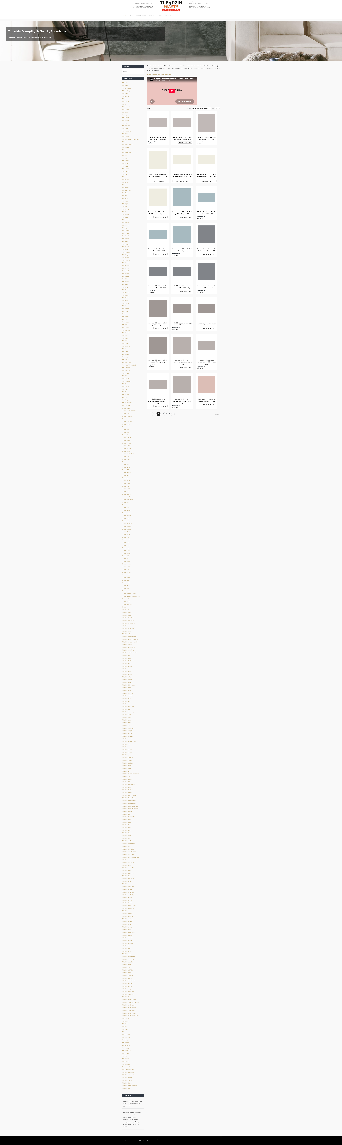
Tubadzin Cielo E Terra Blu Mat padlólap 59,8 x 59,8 (182, 250)
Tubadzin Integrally (127, 757)
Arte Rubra (125, 338)
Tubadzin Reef (126, 884)
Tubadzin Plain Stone (128, 878)
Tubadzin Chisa (126, 682)
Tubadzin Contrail (127, 696)
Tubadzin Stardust (127, 921)
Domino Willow (126, 601)
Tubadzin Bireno (126, 655)
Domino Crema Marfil (128, 454)
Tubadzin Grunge (127, 733)
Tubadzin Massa (126, 787)
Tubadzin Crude (126, 698)
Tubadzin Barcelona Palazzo (130, 639)
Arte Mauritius (126, 263)
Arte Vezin (125, 389)
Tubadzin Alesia (126, 615)
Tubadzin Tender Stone (128, 932)
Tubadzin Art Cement (128, 628)
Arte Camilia (125, 120)
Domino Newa (126, 540)
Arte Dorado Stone (127, 144)
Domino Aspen (126, 424)
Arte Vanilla (125, 1061)
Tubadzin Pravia (126, 881)
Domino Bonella (126, 437)
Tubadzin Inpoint (126, 755)
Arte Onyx (125, 287)
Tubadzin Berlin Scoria (128, 647)
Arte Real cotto (126, 330)
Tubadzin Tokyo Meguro (129, 956)
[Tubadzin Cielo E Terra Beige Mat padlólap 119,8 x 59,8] (158, 122)
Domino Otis (125, 548)
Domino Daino (126, 456)
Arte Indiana (125, 220)
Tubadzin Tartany (127, 927)
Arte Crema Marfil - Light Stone (130, 139)
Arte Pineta (125, 311)
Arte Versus (125, 384)
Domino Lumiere (126, 521)
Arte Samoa (125, 349)
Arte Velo (124, 376)
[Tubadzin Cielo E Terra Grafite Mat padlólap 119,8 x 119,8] (206, 234)
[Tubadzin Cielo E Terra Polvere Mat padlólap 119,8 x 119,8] (206, 384)
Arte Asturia (125, 93)
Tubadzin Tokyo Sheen (128, 962)
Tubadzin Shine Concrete (129, 905)
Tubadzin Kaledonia (127, 763)
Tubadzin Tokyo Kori (127, 954)
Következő (168, 414)
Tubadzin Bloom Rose (128, 1072)
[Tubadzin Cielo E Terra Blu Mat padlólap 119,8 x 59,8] (206, 197)
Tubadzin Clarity (126, 687)
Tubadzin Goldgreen (127, 730)
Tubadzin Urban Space (128, 981)
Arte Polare (125, 319)
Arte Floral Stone (126, 190)
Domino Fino (125, 486)
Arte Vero (124, 1056)
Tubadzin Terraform (127, 935)
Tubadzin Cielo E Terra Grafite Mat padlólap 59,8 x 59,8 (206, 287)
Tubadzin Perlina (126, 865)
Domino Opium (126, 545)
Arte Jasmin (125, 225)
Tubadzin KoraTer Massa (129, 1007)
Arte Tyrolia (125, 373)
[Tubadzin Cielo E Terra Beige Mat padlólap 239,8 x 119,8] (182, 122)
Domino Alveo (126, 413)
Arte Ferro (125, 182)
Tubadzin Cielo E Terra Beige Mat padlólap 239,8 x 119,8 (182, 138)
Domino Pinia (125, 556)
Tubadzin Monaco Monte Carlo (130, 808)
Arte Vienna (125, 394)
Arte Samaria (126, 346)
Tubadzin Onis (126, 838)
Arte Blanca (125, 109)
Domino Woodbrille (127, 604)
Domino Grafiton (126, 497)
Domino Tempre (126, 583)
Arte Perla (125, 306)
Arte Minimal (125, 268)
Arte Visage (125, 400)
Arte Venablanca (126, 381)
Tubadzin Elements (127, 714)
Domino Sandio (126, 572)
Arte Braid (125, 112)
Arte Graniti (125, 201)
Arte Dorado (125, 142)
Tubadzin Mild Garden (128, 790)
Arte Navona (125, 276)
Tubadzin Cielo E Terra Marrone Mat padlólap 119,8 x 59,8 (206, 362)
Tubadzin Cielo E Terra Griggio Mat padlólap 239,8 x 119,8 (206, 324)
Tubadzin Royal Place (128, 892)
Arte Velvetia (125, 378)
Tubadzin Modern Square (129, 800)
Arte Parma (125, 303)
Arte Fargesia (126, 177)
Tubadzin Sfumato (127, 903)
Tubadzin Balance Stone (129, 636)
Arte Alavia (125, 82)
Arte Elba (124, 155)
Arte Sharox (125, 359)
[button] (152, 16)
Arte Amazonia (126, 88)
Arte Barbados (126, 99)
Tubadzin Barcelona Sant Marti (130, 642)
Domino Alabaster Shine (129, 410)
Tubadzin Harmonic (127, 736)
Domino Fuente (126, 494)
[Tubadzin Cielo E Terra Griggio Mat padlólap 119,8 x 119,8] (158, 308)
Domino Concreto (127, 448)
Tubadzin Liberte (126, 768)
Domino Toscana (126, 591)
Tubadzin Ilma (126, 747)
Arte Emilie (125, 1029)
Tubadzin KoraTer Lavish (129, 1005)
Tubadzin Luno (126, 776)
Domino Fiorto (126, 488)
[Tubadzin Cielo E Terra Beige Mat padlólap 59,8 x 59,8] (206, 122)
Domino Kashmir (126, 513)
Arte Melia (125, 1040)
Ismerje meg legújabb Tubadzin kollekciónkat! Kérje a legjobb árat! (30, 37)
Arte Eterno (125, 171)
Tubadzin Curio (126, 701)
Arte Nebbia (125, 1042)
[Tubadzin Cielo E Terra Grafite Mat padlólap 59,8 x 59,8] (206, 271)
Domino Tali (125, 580)
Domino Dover (126, 459)
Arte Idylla (125, 217)
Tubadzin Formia (126, 722)
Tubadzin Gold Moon (128, 728)
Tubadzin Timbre (127, 940)
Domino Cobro (126, 445)
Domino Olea (125, 542)
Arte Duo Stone (126, 152)
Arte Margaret (126, 252)
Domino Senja (126, 575)
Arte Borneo (125, 1021)
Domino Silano (126, 577)
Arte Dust (124, 1026)
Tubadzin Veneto (127, 986)
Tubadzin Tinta (126, 948)
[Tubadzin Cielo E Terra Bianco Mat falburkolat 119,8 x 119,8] (158, 159)
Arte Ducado (125, 147)
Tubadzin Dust (126, 709)
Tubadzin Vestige (127, 989)
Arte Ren (124, 335)
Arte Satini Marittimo (128, 1069)
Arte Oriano (125, 292)
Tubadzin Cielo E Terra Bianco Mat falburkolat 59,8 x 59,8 (157, 213)
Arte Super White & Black (129, 365)
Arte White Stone (127, 402)
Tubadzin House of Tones (129, 741)
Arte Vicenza (125, 392)
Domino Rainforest (127, 1067)
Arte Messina (125, 265)
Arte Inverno (125, 222)
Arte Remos (125, 333)
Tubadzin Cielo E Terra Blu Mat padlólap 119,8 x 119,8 (182, 213)
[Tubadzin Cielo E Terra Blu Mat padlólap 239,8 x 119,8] (158, 234)
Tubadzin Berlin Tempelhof (129, 653)
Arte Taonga (125, 1053)
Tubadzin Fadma (126, 717)
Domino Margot (126, 529)
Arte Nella (125, 279)
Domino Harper (126, 505)
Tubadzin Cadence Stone (129, 1075)
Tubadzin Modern (127, 792)
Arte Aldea (125, 85)
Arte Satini (125, 351)
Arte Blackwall (126, 107)
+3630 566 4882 (192, 5)
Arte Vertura (125, 386)
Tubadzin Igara (126, 744)
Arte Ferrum (125, 185)
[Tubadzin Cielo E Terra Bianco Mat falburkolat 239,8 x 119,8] (206, 159)
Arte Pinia (125, 314)
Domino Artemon (127, 421)
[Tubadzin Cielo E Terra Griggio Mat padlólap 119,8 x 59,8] (182, 308)
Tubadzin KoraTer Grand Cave (130, 1002)
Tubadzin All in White (128, 618)
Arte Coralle (125, 136)
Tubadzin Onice (126, 835)
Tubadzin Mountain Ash (128, 817)
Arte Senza (125, 357)
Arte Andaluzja (126, 90)
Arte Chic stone (126, 131)
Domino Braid (126, 440)
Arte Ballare (125, 1018)
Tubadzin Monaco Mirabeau (130, 806)
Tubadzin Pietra (126, 870)
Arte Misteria (125, 271)
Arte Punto (125, 324)
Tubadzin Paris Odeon (128, 854)
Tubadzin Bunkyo (127, 674)
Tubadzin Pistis (126, 876)
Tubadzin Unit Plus (127, 978)
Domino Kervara (126, 515)
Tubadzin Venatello (127, 983)
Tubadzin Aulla (126, 634)
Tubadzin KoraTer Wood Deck (130, 1015)
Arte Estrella (125, 169)
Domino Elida (125, 470)
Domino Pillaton (126, 553)
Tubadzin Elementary (128, 712)
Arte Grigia (125, 203)
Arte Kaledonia (126, 1034)
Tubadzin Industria (127, 749)
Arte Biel (124, 104)
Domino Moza (126, 534)
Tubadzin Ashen (126, 631)
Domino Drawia (126, 462)
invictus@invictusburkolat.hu (144, 6)
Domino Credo (126, 451)
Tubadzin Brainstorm (128, 669)
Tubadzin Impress (127, 1080)
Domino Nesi (125, 537)
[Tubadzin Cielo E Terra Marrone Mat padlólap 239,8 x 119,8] (158, 384)
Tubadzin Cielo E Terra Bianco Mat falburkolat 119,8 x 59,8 (182, 175)
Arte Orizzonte (126, 1045)
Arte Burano (125, 117)
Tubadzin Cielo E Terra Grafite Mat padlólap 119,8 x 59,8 (157, 287)
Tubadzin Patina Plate (128, 862)
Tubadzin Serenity (127, 900)
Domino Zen (125, 607)
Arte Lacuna (125, 238)
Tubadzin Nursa (126, 830)
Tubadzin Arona (126, 626)
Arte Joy (124, 228)
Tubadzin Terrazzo (127, 938)
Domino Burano (126, 443)
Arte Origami (125, 295)
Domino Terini (126, 585)
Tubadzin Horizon (127, 739)
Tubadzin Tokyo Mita (128, 959)
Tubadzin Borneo (127, 666)
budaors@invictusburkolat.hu (197, 6)
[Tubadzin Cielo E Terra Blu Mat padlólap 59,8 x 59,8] (182, 234)
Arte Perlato (125, 1048)
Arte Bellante (125, 101)
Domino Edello (126, 467)
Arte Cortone (125, 1024)
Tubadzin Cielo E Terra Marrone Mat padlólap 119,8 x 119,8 (182, 362)
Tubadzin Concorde (127, 693)
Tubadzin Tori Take (127, 970)
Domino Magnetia (127, 523)
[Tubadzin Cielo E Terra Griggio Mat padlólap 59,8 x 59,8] (158, 345)
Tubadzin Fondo (126, 720)
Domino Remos (126, 564)
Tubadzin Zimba (126, 997)
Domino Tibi (125, 588)
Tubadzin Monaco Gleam (129, 803)
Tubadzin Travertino (127, 975)
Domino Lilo (125, 518)
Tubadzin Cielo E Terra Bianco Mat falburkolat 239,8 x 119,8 (206, 175)
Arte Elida (124, 158)
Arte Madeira (125, 244)
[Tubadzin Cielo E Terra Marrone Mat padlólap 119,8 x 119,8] (182, 345)
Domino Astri (125, 427)
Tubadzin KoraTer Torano (129, 1013)
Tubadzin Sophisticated (128, 919)
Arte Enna (125, 163)
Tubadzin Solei (126, 911)
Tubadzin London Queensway (130, 773)
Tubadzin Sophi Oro (127, 916)
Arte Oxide (125, 300)
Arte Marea (125, 249)
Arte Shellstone (126, 362)
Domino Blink (125, 435)
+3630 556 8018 (149, 5)
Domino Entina (126, 478)
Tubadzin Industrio (127, 752)
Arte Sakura (125, 343)
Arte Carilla (125, 123)
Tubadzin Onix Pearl (127, 841)
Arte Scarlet (125, 354)
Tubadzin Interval (127, 760)
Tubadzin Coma (126, 690)
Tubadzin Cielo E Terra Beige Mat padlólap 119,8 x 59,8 (158, 138)
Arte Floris (125, 193)
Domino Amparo (126, 419)
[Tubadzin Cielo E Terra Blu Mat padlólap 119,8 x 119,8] (182, 197)
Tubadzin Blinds (126, 658)
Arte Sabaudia (126, 341)
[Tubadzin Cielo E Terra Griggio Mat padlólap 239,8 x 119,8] (206, 308)
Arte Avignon (125, 96)
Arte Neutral (125, 281)
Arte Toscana (126, 370)
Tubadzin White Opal (128, 991)
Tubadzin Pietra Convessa (129, 1085)
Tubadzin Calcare (127, 679)
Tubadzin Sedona (127, 897)
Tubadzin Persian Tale (128, 868)
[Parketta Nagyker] (171, 6)
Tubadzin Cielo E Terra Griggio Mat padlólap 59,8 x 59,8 (157, 361)
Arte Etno (124, 174)
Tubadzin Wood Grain (128, 994)
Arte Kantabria (126, 230)
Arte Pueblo (125, 322)
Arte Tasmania (126, 367)
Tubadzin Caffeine (127, 677)
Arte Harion (125, 212)
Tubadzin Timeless (127, 943)
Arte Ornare (125, 298)
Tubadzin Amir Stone (128, 620)
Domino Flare (125, 491)
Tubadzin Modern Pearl (128, 798)
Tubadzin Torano (127, 967)
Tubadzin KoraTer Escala (129, 999)
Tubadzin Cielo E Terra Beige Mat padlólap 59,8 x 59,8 (206, 138)
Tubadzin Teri (126, 1088)
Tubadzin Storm (126, 924)
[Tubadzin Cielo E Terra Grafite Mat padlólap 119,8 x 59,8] (158, 271)
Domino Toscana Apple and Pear (131, 596)
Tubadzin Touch (126, 972)
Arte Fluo (124, 195)
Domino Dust (125, 464)
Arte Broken (125, 115)
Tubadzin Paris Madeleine (129, 852)
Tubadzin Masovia (127, 1083)
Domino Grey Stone (127, 499)
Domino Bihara (126, 432)
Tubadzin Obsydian (127, 833)
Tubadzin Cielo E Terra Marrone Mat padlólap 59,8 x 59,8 (182, 401)
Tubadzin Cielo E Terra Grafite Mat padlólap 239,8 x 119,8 (182, 287)
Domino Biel (125, 429)
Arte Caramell (126, 1064)
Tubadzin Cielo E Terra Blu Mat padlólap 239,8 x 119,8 (158, 250)
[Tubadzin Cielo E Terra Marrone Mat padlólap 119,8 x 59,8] (206, 345)
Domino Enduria (126, 472)
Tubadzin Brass (126, 671)
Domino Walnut (126, 599)
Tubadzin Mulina (126, 819)
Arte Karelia (125, 233)
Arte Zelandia (126, 405)
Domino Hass (125, 507)
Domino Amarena (127, 416)
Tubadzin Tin (125, 946)
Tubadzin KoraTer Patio (128, 1010)
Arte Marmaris (126, 260)
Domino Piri (125, 558)
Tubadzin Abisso (126, 610)
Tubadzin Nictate (127, 827)
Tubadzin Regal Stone (128, 886)
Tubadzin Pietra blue (128, 873)
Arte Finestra (125, 187)
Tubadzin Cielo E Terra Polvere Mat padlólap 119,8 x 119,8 (206, 400)
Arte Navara (125, 273)
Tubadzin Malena (127, 782)
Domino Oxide (126, 550)
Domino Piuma (126, 561)
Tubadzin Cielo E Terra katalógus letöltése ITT (161, 74)
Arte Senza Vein (126, 1050)
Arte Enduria (125, 160)
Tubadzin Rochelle (127, 889)
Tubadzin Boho (126, 663)
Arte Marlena (125, 257)
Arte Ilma (124, 1032)
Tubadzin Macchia (127, 779)
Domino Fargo (126, 480)
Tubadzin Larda (126, 765)
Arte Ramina (125, 327)
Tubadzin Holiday (127, 1077)
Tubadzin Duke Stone (128, 706)
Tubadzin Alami (126, 612)
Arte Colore (125, 134)
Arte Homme (125, 214)
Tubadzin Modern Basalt (129, 795)
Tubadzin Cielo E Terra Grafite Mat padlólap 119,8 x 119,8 (206, 250)
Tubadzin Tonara (127, 964)
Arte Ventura (125, 1058)
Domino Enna (125, 475)
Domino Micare (126, 532)
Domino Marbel (126, 526)
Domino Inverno (126, 510)
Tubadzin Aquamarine (128, 623)
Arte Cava (125, 128)
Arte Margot (125, 255)
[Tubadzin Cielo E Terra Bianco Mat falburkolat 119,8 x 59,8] (182, 159)
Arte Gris (124, 206)
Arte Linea (125, 241)
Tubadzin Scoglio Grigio (128, 895)
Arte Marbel (125, 247)
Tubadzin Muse (126, 822)
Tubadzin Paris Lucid (128, 849)
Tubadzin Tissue (126, 951)
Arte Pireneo (125, 316)
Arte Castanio (126, 125)
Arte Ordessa (125, 290)
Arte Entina (125, 166)
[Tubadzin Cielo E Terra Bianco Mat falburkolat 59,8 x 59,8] (158, 197)
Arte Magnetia (126, 1037)
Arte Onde (125, 284)
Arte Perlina (125, 308)
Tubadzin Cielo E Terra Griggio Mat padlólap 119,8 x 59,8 (182, 324)
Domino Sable (126, 567)
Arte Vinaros (125, 397)
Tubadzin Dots (126, 704)
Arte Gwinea (125, 209)
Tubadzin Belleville (127, 644)
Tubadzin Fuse (126, 725)
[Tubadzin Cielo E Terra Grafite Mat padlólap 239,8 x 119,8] (182, 271)
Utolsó (173, 414)
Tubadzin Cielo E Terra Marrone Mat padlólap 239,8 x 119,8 (157, 401)
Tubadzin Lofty (126, 771)
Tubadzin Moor (126, 814)
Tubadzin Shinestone (128, 908)
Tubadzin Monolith (127, 811)
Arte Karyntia (125, 236)
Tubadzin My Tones (127, 825)
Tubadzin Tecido (126, 929)
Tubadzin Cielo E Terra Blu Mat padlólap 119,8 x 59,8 (206, 213)
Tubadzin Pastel (126, 860)
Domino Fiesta (126, 483)
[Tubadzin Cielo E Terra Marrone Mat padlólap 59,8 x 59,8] (182, 384)
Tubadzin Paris (126, 846)
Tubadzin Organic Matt (128, 843)
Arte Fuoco (125, 198)
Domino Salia (125, 569)
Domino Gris (125, 502)
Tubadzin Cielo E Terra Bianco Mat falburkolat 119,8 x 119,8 (157, 175)
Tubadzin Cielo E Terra (128, 685)
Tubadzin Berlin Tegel (128, 650)
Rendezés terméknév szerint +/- (200, 108)
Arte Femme (125, 179)
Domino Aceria (126, 408)
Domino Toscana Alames (129, 593)
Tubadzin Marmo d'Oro (128, 784)
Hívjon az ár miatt (185, 142)
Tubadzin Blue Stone (128, 661)
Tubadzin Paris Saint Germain (130, 857)
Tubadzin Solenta (127, 913)
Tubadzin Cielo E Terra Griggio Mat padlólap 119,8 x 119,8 (157, 324)
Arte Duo (124, 150)
